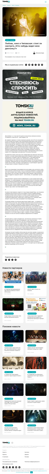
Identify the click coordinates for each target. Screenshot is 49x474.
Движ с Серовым (15, 5)
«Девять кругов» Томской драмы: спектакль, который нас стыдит (35, 348)
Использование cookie (7, 464)
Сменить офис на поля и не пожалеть (33, 290)
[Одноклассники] (36, 65)
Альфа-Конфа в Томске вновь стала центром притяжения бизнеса (12, 316)
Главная (4, 5)
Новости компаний (9, 286)
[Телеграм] (32, 65)
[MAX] (42, 65)
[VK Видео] (29, 65)
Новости (9, 5)
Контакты (27, 452)
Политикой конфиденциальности (39, 470)
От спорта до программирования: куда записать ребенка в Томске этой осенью (12, 291)
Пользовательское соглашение (9, 461)
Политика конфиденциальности (32, 461)
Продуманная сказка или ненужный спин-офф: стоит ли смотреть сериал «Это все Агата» (12, 402)
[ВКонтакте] (26, 65)
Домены (27, 454)
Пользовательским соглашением (22, 472)
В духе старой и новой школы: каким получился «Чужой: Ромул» (36, 401)
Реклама (27, 456)
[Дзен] (39, 65)
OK (31, 472)
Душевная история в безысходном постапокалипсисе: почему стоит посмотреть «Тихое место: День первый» (35, 429)
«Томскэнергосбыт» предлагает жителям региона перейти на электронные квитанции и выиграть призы (35, 317)
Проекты (4, 454)
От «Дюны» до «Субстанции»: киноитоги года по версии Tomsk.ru (12, 375)
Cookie (8, 470)
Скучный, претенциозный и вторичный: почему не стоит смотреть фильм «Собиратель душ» (12, 429)
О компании (5, 456)
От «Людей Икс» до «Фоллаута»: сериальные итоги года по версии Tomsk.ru (35, 376)
